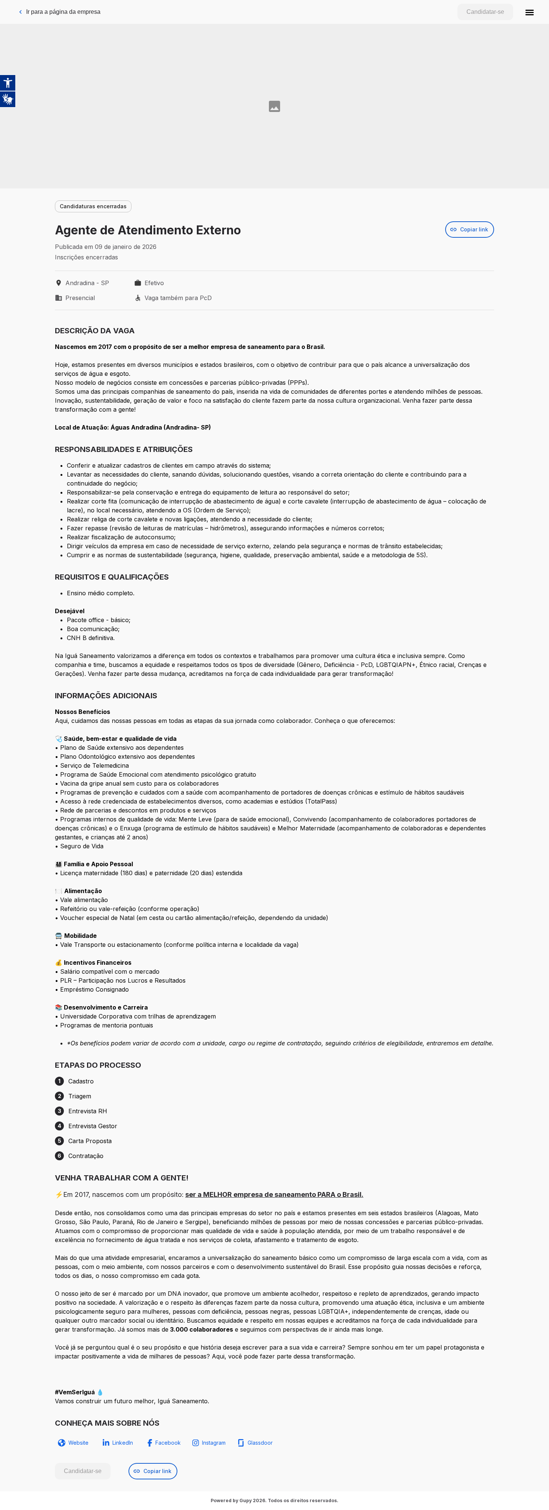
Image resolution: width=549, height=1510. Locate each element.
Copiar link (474, 229)
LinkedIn (122, 1442)
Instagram (214, 1442)
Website (78, 1442)
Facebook (168, 1442)
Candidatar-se (485, 12)
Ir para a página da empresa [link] (63, 12)
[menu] (529, 12)
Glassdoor (260, 1442)
